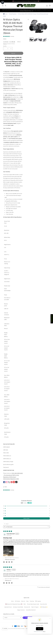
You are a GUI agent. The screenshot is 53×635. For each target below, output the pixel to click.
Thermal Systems (12, 14)
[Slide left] (27, 39)
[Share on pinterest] (9, 562)
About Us (23, 601)
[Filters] (4, 527)
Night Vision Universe (10, 628)
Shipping (5, 43)
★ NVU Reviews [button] (51, 318)
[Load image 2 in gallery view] (36, 40)
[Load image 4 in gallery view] (45, 40)
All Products (17, 601)
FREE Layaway (38, 601)
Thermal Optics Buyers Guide (33, 604)
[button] (2, 5)
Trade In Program (35, 607)
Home (6, 14)
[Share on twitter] (6, 562)
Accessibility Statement (31, 610)
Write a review (26, 518)
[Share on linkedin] (12, 562)
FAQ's (25, 604)
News (27, 601)
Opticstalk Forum (8, 607)
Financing (32, 601)
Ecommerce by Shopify (21, 628)
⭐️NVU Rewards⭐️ (44, 607)
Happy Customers (21, 610)
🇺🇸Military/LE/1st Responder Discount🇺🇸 (13, 604)
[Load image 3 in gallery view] (40, 40)
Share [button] (6, 486)
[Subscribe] (20, 617)
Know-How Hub (43, 604)
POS (14, 628)
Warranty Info (27, 607)
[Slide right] (48, 39)
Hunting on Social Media (18, 607)
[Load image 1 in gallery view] (31, 40)
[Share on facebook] (4, 562)
